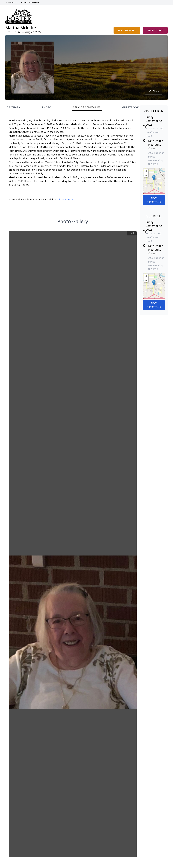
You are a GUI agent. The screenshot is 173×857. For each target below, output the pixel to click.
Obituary (13, 107)
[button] (154, 178)
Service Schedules (87, 107)
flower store (66, 199)
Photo (46, 107)
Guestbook (130, 107)
